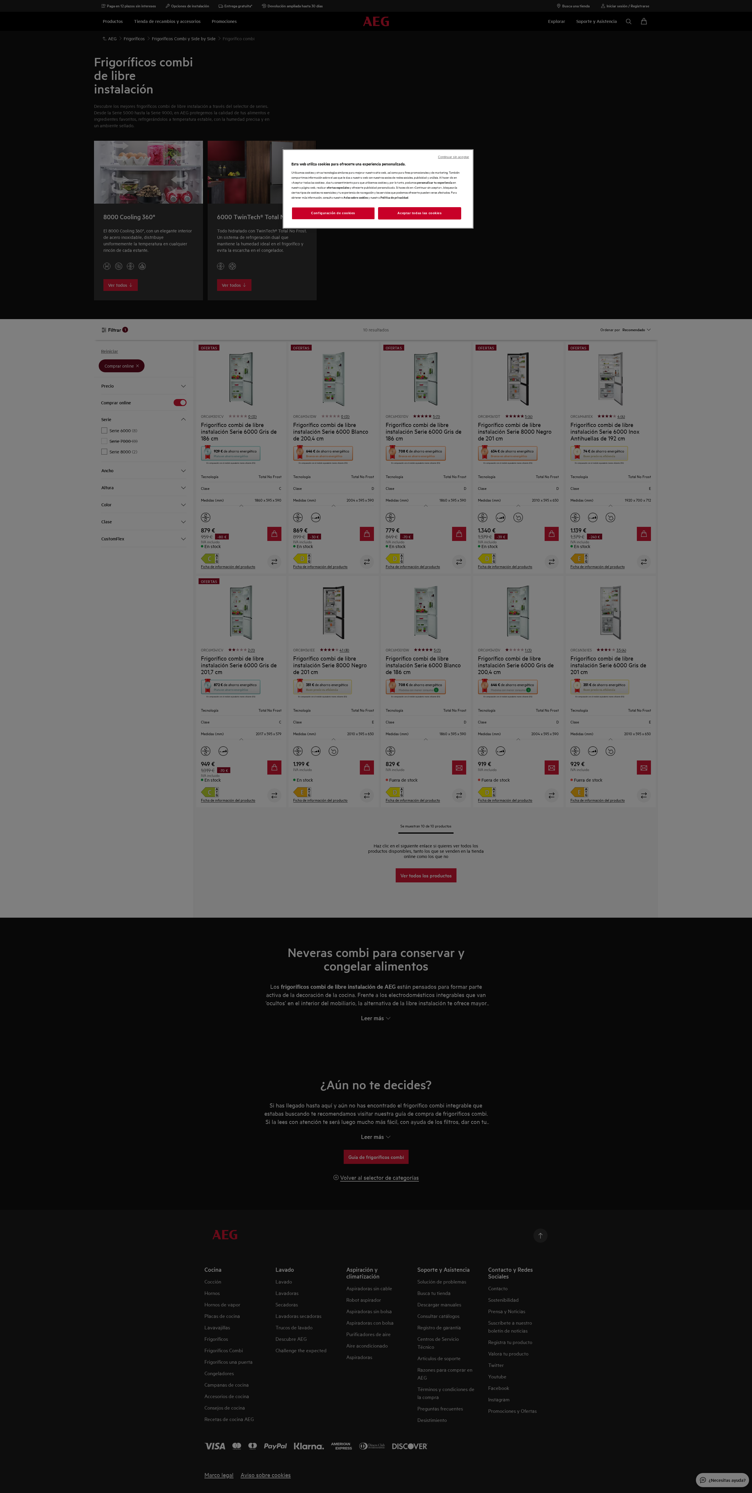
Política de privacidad (394, 197)
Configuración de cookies (333, 213)
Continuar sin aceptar (453, 157)
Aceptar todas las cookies (419, 213)
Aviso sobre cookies (355, 197)
